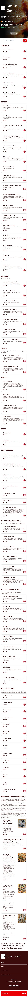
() (4, 25)
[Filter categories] (25, 40)
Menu (2, 966)
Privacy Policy (4, 970)
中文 (15, 33)
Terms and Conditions (6, 975)
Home (2, 962)
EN (12, 33)
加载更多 (3, 17)
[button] (14, 51)
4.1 (3, 21)
